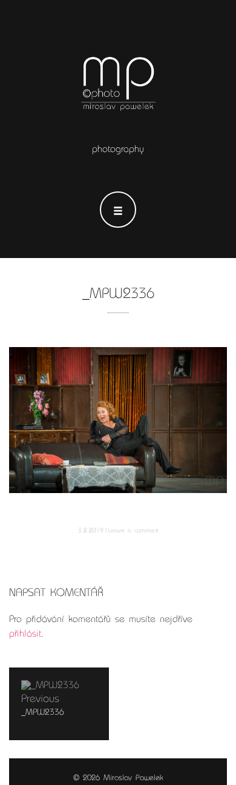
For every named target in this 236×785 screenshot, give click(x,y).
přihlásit (25, 633)
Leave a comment (133, 530)
